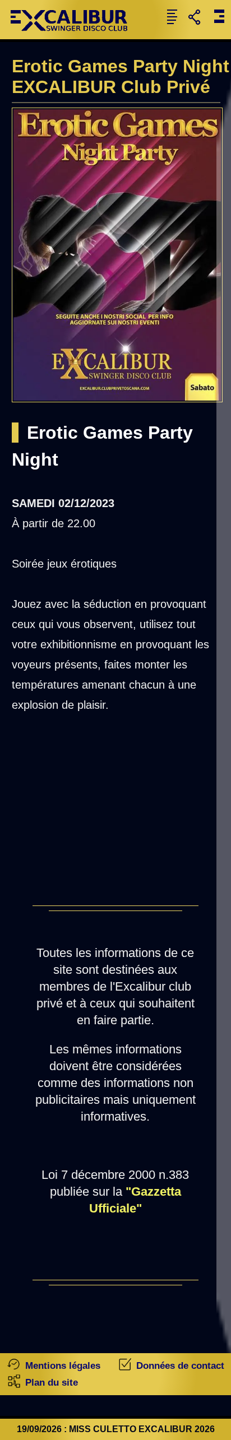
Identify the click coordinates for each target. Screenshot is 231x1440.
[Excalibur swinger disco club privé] (73, 36)
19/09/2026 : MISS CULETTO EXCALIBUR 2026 (116, 1429)
